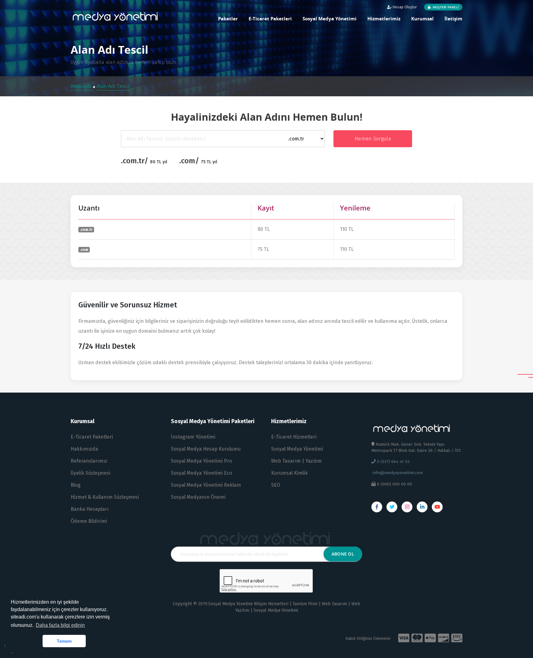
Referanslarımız (89, 461)
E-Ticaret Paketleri (270, 18)
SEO (275, 485)
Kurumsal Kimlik (289, 473)
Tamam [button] (64, 641)
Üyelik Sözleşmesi (90, 473)
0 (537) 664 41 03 (393, 461)
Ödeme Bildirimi (89, 521)
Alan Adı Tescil (113, 86)
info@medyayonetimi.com (397, 472)
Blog (76, 485)
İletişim (453, 18)
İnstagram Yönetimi (193, 437)
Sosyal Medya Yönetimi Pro (201, 461)
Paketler (228, 18)
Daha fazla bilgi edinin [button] (60, 625)
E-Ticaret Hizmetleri (293, 437)
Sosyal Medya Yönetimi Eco (201, 473)
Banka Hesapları (90, 509)
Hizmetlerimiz (383, 18)
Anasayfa (82, 86)
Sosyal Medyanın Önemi (198, 497)
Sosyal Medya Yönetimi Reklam (206, 485)
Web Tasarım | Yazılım (296, 461)
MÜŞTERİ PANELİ (445, 7)
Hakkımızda (84, 449)
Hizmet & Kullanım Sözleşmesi (105, 497)
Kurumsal (422, 18)
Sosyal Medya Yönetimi (330, 18)
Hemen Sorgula (373, 139)
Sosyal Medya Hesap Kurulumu (206, 449)
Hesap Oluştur (404, 7)
